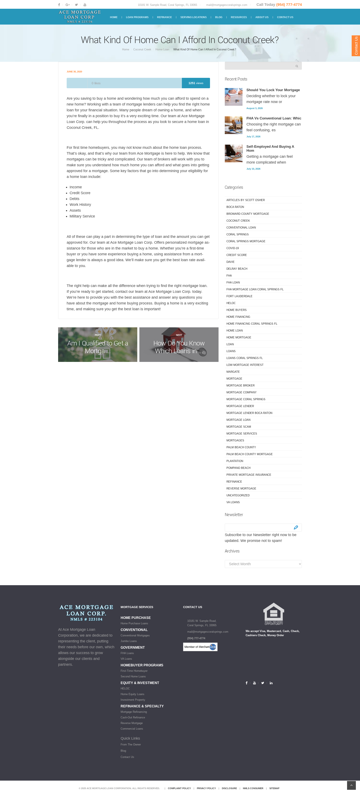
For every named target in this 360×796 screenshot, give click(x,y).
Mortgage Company (241, 392)
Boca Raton (235, 207)
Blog (123, 750)
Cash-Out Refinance (133, 717)
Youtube (84, 4)
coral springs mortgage (245, 241)
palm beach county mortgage (249, 454)
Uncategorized (238, 495)
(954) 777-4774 (289, 4)
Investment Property (133, 699)
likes (96, 83)
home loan (162, 49)
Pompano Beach (238, 467)
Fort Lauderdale (239, 296)
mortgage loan (238, 419)
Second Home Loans (133, 676)
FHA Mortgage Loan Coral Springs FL (255, 289)
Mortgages (235, 440)
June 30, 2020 (74, 71)
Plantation (234, 461)
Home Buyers (236, 310)
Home (125, 49)
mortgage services (241, 433)
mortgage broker (240, 385)
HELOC (231, 303)
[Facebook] (248, 683)
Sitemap (274, 788)
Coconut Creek (142, 49)
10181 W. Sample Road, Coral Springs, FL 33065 (167, 4)
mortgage (234, 378)
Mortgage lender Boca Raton (249, 413)
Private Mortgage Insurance (248, 474)
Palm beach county (241, 447)
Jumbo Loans (129, 641)
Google (67, 4)
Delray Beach (236, 268)
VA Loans (233, 502)
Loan (230, 344)
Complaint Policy (179, 788)
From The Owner (131, 744)
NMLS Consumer (253, 788)
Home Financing (238, 316)
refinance (234, 481)
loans (231, 351)
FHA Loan (233, 282)
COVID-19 (232, 248)
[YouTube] (254, 683)
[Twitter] (262, 683)
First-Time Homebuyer (134, 670)
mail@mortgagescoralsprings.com (226, 4)
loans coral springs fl (244, 358)
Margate (233, 371)
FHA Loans (127, 653)
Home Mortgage (238, 337)
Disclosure (229, 788)
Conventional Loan (241, 227)
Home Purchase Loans (134, 623)
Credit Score (236, 255)
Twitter (76, 4)
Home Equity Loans (132, 694)
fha (229, 275)
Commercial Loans (132, 728)
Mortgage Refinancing (134, 711)
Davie (230, 261)
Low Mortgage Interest (245, 364)
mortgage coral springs (245, 399)
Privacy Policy (206, 788)
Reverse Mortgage (241, 488)
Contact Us (127, 757)
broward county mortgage (247, 213)
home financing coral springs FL (251, 323)
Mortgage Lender (240, 406)
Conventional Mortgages (135, 635)
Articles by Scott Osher (245, 200)
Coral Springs (237, 234)
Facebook (60, 4)
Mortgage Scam (238, 426)
